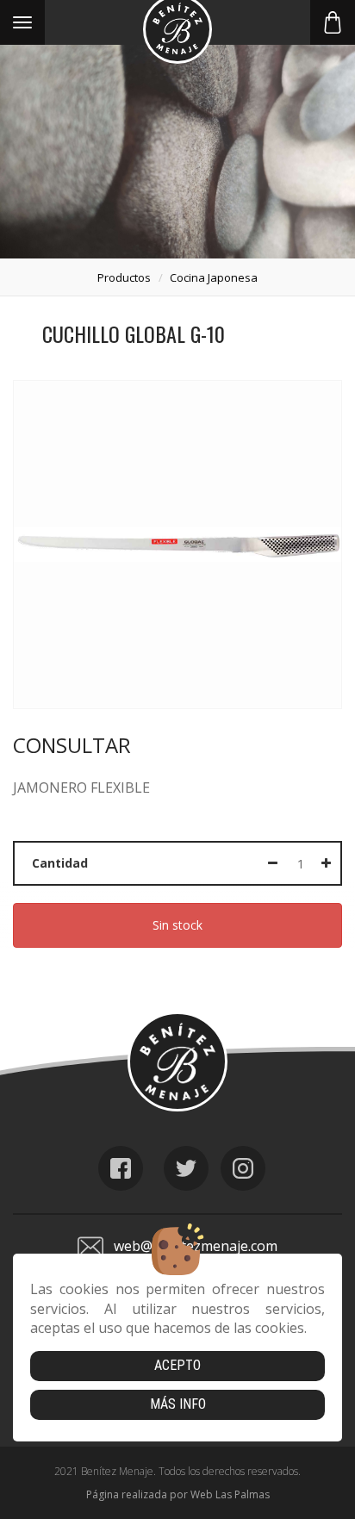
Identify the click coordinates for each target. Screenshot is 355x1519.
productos (124, 277)
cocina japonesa (214, 277)
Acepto (177, 1365)
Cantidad (60, 863)
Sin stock (177, 925)
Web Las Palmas (230, 1494)
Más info (178, 1404)
